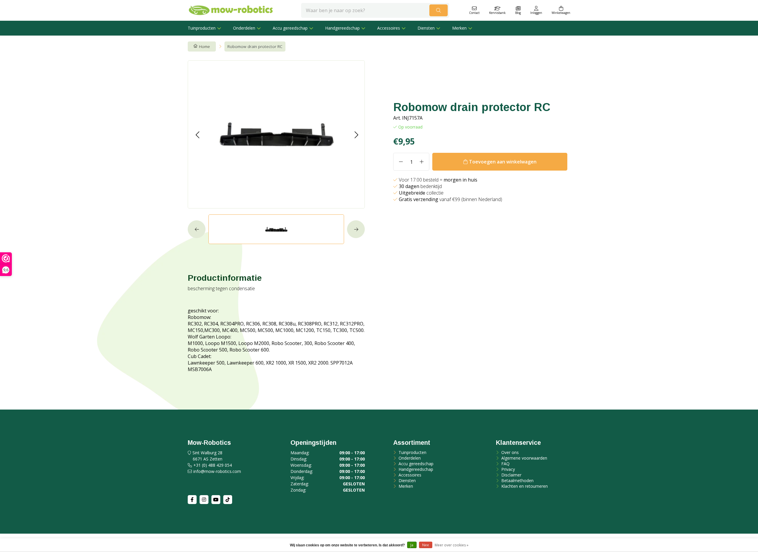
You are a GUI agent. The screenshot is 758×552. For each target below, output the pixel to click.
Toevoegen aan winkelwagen (503, 161)
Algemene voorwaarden (523, 458)
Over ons (509, 452)
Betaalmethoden (517, 480)
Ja (411, 545)
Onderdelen (244, 28)
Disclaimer (510, 475)
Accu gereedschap (290, 28)
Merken (459, 28)
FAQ (505, 463)
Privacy (507, 469)
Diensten (426, 28)
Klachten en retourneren (524, 486)
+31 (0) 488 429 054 (212, 465)
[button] (197, 134)
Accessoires (388, 28)
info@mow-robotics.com (217, 471)
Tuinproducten (202, 28)
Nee (425, 545)
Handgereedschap (342, 28)
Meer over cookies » (451, 545)
